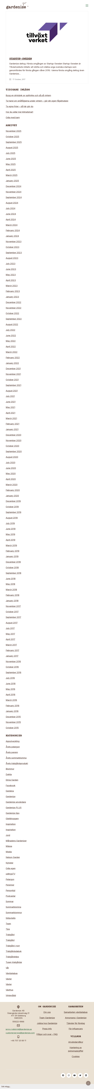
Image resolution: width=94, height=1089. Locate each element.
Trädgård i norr (13, 946)
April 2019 (10, 540)
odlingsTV (10, 874)
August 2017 (12, 623)
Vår (7, 968)
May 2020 (11, 473)
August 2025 (12, 147)
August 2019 (12, 518)
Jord (8, 835)
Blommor (10, 769)
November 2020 (13, 440)
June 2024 (11, 214)
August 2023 (12, 258)
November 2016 (13, 661)
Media (9, 852)
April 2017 (10, 639)
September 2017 (13, 617)
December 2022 (13, 302)
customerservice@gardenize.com (20, 1033)
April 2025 (11, 170)
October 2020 (12, 446)
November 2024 (13, 192)
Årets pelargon (13, 747)
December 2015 (13, 717)
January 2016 (12, 711)
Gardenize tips (12, 813)
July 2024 (10, 208)
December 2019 (13, 501)
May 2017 (10, 634)
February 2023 (13, 291)
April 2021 (10, 413)
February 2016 (12, 705)
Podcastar (10, 896)
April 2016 (10, 694)
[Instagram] (68, 1075)
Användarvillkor (75, 1042)
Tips (8, 929)
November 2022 (13, 308)
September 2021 (13, 385)
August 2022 (12, 324)
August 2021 (12, 391)
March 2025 (11, 175)
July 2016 (10, 678)
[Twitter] (80, 1075)
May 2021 (10, 407)
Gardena (10, 791)
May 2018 (10, 584)
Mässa (9, 846)
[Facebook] (63, 1075)
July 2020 (10, 462)
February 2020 (13, 490)
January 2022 (12, 363)
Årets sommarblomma (16, 758)
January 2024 (12, 236)
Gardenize (10, 796)
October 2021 (12, 379)
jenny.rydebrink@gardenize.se (19, 1029)
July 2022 (10, 330)
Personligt (10, 890)
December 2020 (13, 435)
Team (8, 923)
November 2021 (13, 374)
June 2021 (10, 402)
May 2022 (11, 341)
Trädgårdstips (12, 956)
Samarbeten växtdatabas (75, 1012)
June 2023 (11, 269)
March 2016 (11, 700)
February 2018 (12, 595)
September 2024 (14, 197)
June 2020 (11, 468)
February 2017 (12, 650)
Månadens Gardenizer (16, 841)
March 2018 (11, 589)
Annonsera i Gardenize (75, 1018)
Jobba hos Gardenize (47, 1023)
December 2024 (13, 186)
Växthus (9, 990)
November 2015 (13, 722)
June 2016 (10, 683)
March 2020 (11, 484)
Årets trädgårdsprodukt (17, 763)
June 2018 (10, 578)
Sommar (10, 901)
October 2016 (12, 667)
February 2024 (13, 230)
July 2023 (10, 263)
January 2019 (12, 556)
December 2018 (13, 562)
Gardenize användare (16, 802)
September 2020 (14, 451)
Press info (47, 1029)
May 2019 (10, 534)
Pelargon (10, 879)
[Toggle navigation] (87, 5)
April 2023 (11, 280)
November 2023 (13, 241)
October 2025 (12, 136)
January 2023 (12, 297)
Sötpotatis (10, 918)
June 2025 (11, 158)
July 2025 (10, 153)
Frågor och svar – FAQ (47, 1034)
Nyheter (9, 863)
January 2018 (12, 600)
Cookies (76, 1056)
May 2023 (11, 274)
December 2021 (13, 368)
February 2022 (13, 357)
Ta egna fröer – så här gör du (19, 106)
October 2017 (12, 611)
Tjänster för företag (75, 1023)
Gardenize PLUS (13, 807)
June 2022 (11, 335)
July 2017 (10, 628)
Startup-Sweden (20, 58)
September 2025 (14, 142)
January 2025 (12, 181)
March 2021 (11, 418)
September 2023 (14, 252)
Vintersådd (11, 995)
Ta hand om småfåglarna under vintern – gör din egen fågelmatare (37, 101)
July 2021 (10, 396)
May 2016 (10, 689)
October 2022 (12, 313)
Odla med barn (13, 117)
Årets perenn (12, 752)
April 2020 (11, 479)
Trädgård (10, 934)
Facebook (10, 785)
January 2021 (12, 429)
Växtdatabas (12, 973)
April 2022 (11, 346)
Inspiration (11, 824)
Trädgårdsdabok (14, 951)
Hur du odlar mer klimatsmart (19, 112)
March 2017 (11, 645)
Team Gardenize (47, 1018)
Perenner (10, 885)
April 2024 (11, 219)
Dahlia (9, 774)
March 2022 (11, 352)
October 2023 (12, 247)
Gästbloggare (12, 818)
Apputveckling (12, 741)
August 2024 (12, 203)
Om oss (47, 1012)
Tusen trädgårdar (14, 962)
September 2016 (13, 672)
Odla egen (10, 868)
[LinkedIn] (86, 1075)
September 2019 (13, 512)
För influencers (76, 1029)
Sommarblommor (14, 912)
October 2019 (12, 506)
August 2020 (12, 457)
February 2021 (12, 424)
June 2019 (10, 529)
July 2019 (10, 523)
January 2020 (12, 496)
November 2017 (13, 606)
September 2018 (13, 573)
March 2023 (12, 285)
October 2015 (12, 728)
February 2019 (12, 551)
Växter (9, 979)
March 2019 (11, 545)
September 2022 (14, 319)
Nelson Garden (13, 857)
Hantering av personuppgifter (75, 1049)
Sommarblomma (13, 907)
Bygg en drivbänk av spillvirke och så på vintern (28, 95)
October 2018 (12, 567)
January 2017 (12, 656)
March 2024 (11, 225)
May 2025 (11, 164)
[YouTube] (74, 1075)
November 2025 (13, 131)
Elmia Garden (12, 780)
